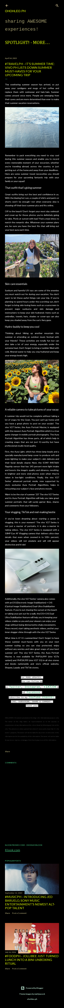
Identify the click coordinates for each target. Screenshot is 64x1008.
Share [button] (7, 751)
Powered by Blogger (34, 988)
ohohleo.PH (15, 11)
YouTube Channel (41, 697)
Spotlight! (17, 42)
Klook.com (12, 850)
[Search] (57, 5)
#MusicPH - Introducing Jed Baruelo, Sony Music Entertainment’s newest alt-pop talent (30, 902)
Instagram (32, 687)
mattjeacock (39, 994)
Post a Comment (19, 913)
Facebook (33, 692)
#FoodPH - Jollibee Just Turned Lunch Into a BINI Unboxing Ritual (32, 959)
